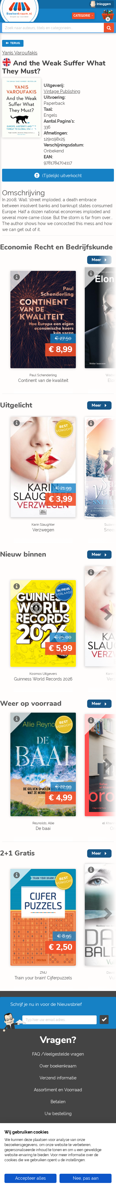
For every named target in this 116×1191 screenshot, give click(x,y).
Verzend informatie (58, 1078)
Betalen (58, 1101)
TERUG (14, 43)
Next (107, 324)
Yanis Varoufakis (19, 53)
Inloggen (104, 4)
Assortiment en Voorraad (58, 1089)
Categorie (81, 15)
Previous (6, 324)
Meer (96, 405)
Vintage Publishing (62, 91)
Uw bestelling (58, 1113)
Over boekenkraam (58, 1066)
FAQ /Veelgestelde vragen (58, 1054)
